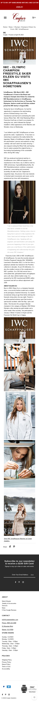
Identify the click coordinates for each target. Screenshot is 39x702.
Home (5, 27)
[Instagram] (23, 582)
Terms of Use (6, 666)
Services (4, 605)
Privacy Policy (6, 662)
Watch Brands (6, 601)
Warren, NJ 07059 (7, 629)
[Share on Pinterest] (14, 546)
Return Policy (6, 664)
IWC (4, 32)
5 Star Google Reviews (9, 610)
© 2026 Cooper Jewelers (9, 698)
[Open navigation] (5, 17)
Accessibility (6, 669)
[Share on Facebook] (10, 546)
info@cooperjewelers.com (10, 619)
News (11, 27)
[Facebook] (15, 582)
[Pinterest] (19, 582)
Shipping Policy (7, 660)
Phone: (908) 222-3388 (9, 623)
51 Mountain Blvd (7, 626)
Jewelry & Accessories (9, 603)
